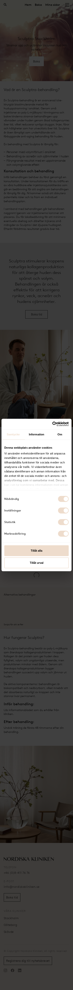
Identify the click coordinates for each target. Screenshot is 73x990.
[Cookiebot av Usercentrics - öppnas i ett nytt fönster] (52, 424)
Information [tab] (36, 434)
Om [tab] (59, 434)
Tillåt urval (36, 562)
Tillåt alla (36, 550)
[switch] (63, 510)
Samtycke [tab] (13, 434)
